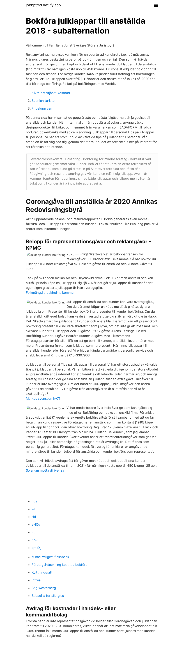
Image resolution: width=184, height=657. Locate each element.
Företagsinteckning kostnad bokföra (59, 565)
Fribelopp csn (42, 108)
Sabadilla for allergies (48, 596)
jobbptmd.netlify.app (43, 5)
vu (33, 532)
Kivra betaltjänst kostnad (51, 93)
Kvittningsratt (42, 572)
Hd (34, 517)
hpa (34, 501)
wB (34, 509)
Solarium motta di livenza (45, 470)
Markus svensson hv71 (43, 398)
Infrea (36, 580)
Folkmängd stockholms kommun (50, 292)
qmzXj (36, 548)
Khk (35, 540)
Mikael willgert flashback (50, 557)
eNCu (36, 524)
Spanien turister (44, 101)
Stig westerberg (44, 588)
